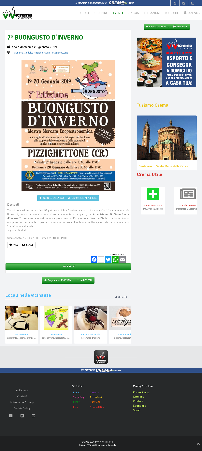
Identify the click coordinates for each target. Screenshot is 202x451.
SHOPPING (101, 13)
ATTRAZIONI (152, 13)
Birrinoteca (56, 334)
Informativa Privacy (22, 402)
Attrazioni (96, 397)
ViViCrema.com (105, 441)
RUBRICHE (172, 13)
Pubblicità (22, 390)
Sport (136, 410)
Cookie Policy (22, 408)
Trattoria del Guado (90, 334)
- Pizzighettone (41, 52)
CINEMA (133, 13)
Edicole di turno (188, 205)
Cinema (94, 392)
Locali (76, 392)
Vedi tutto (121, 297)
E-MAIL (29, 244)
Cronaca (138, 397)
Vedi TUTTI (85, 280)
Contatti (22, 396)
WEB (15, 244)
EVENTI (118, 13)
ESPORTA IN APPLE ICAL (84, 198)
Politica (138, 401)
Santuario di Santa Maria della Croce (163, 166)
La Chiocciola (125, 334)
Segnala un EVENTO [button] (59, 280)
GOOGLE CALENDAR (53, 198)
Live (75, 407)
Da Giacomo (21, 334)
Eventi (76, 402)
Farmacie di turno (153, 205)
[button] (126, 322)
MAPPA (66, 266)
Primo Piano (141, 392)
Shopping (78, 397)
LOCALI (84, 13)
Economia (139, 406)
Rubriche (95, 402)
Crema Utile (97, 407)
